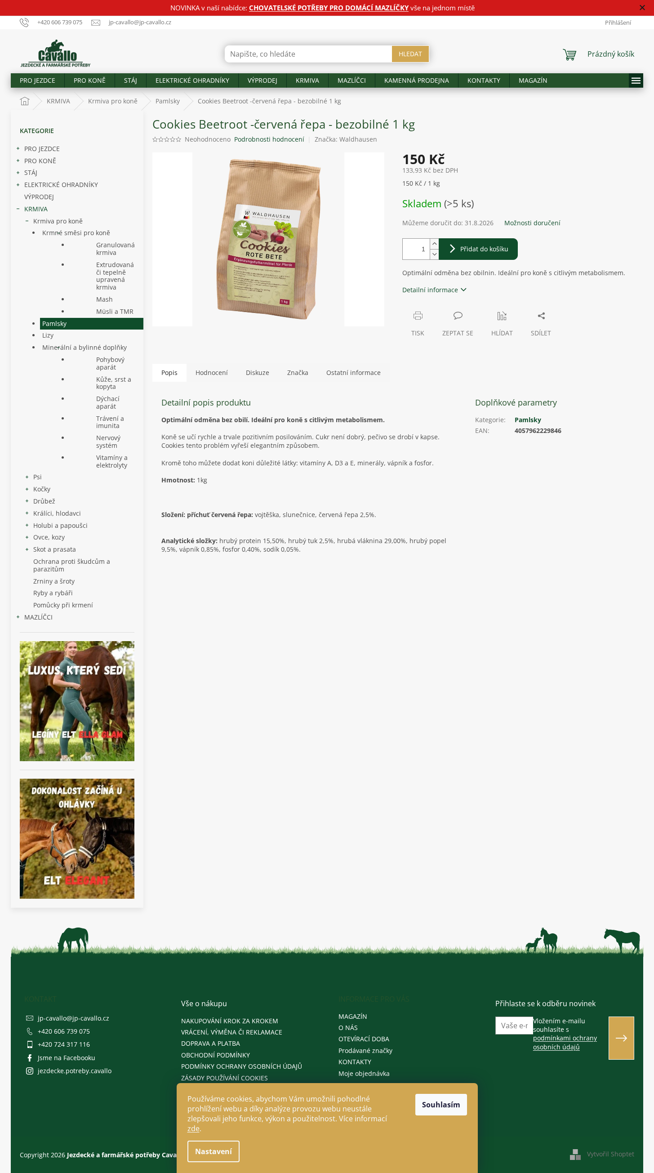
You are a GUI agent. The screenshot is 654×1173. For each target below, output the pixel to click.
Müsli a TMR (114, 311)
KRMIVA (36, 209)
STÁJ (30, 172)
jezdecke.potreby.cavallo (74, 1070)
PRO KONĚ (40, 160)
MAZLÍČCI (38, 617)
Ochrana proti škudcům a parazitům (71, 565)
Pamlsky (54, 323)
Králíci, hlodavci (57, 513)
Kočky (41, 489)
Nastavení (213, 1151)
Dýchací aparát (108, 402)
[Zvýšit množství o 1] (434, 244)
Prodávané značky (365, 1050)
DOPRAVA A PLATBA (210, 1043)
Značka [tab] (297, 372)
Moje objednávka (364, 1073)
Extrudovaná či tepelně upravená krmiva (115, 275)
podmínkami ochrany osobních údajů (565, 1042)
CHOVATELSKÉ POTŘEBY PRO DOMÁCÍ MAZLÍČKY (329, 7)
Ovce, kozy (49, 537)
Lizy (47, 335)
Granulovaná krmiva (115, 249)
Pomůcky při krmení (63, 605)
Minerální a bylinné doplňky (84, 347)
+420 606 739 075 (64, 1031)
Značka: (346, 139)
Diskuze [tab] (257, 372)
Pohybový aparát (110, 363)
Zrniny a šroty (54, 581)
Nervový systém (108, 441)
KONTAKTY (354, 1061)
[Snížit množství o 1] (434, 254)
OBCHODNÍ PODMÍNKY (215, 1055)
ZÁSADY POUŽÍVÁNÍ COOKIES (224, 1078)
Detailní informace (430, 289)
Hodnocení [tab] (212, 372)
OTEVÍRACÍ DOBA (363, 1039)
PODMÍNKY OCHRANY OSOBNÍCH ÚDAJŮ (241, 1066)
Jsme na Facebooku (66, 1057)
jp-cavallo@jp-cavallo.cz (73, 1018)
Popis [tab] (169, 372)
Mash (104, 299)
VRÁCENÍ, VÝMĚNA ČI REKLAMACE (231, 1032)
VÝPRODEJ (39, 196)
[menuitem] (37, 80)
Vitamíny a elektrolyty (112, 461)
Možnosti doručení (532, 223)
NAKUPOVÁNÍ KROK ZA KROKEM (229, 1021)
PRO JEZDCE (42, 148)
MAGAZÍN (352, 1016)
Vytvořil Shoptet (610, 1154)
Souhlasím (441, 1105)
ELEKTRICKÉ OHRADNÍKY (61, 184)
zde (193, 1128)
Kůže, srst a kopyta (113, 383)
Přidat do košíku (484, 249)
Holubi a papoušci (60, 525)
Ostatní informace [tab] (353, 372)
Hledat (410, 53)
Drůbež (44, 501)
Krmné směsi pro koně (76, 232)
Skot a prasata (54, 549)
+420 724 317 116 (64, 1044)
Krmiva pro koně (58, 221)
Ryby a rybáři (53, 593)
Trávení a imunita (110, 422)
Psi (37, 477)
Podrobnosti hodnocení (269, 139)
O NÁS (348, 1027)
